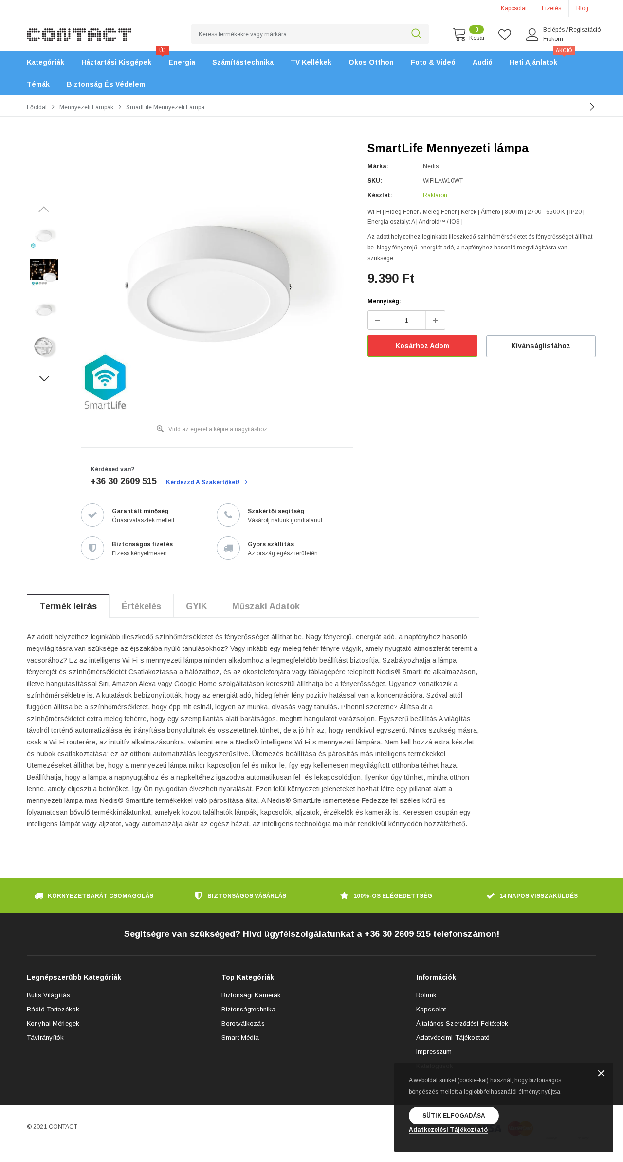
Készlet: (379, 195)
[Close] (601, 1074)
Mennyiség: (384, 301)
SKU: (374, 180)
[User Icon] (532, 34)
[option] (212, 281)
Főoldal (37, 107)
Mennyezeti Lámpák (86, 107)
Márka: (377, 166)
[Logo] (79, 29)
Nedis (431, 166)
